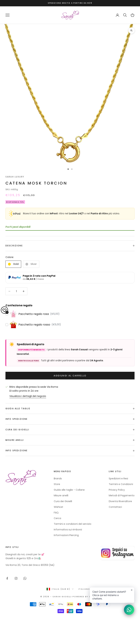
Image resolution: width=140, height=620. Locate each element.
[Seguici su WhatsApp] (25, 578)
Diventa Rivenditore (120, 501)
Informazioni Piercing (66, 535)
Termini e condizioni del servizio (72, 524)
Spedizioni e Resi (118, 478)
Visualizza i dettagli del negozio (27, 396)
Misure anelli (61, 495)
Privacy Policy (117, 490)
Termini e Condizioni (121, 484)
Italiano (84, 589)
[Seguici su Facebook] (7, 578)
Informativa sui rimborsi (68, 529)
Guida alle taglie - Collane (69, 490)
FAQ (56, 512)
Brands (58, 478)
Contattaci (115, 507)
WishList (58, 507)
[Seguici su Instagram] (16, 578)
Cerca (57, 518)
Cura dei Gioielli (63, 501)
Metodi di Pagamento (122, 495)
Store (57, 484)
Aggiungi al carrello (70, 375)
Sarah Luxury (14, 176)
